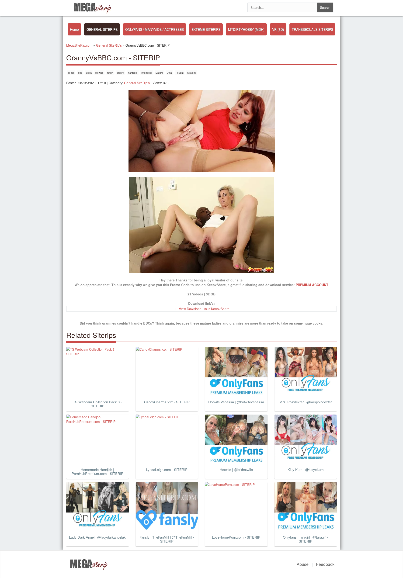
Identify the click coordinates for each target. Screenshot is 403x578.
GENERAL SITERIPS (102, 29)
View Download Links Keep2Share (204, 308)
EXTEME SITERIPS (205, 29)
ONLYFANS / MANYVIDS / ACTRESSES (154, 29)
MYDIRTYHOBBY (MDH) (246, 29)
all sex (71, 72)
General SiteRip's (137, 82)
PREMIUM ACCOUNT (312, 284)
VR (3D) (278, 29)
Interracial (146, 72)
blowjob (99, 72)
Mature (159, 72)
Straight (191, 72)
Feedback (325, 564)
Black (89, 72)
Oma (169, 72)
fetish (110, 72)
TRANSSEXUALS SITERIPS (312, 29)
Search (325, 7)
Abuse (303, 564)
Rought (180, 72)
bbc (80, 72)
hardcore (133, 72)
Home (74, 29)
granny (120, 72)
